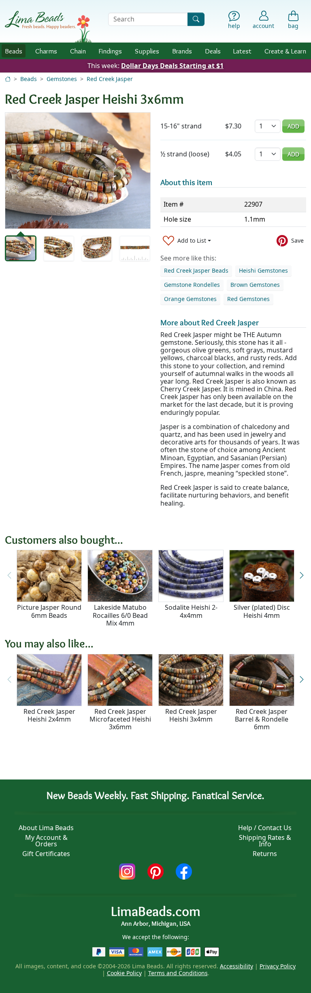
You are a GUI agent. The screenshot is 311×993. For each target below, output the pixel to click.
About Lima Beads (46, 827)
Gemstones (62, 79)
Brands (182, 51)
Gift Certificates (46, 853)
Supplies (147, 51)
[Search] (195, 19)
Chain (78, 51)
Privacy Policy (278, 966)
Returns (265, 853)
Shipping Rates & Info (265, 840)
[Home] (8, 79)
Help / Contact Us (265, 827)
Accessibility (236, 966)
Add (293, 126)
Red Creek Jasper (110, 79)
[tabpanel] (77, 170)
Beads (13, 51)
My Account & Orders (46, 840)
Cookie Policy (124, 973)
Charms (46, 51)
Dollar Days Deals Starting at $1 (172, 65)
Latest (242, 51)
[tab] (20, 248)
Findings (110, 51)
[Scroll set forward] (301, 575)
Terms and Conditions (178, 973)
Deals (213, 51)
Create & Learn (285, 51)
